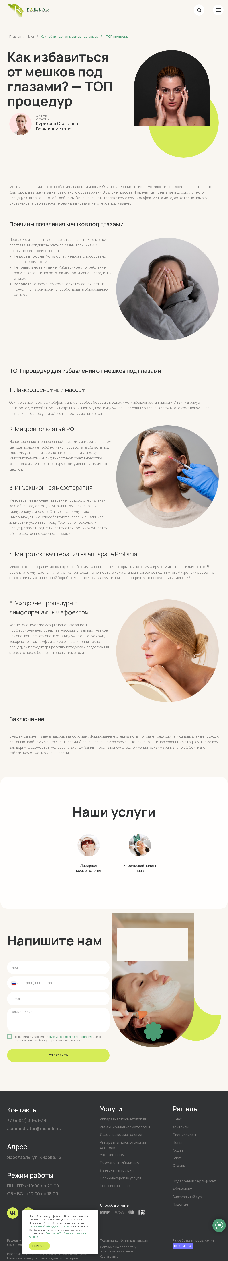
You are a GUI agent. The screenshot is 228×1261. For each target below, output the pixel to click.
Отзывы (179, 1165)
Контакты (181, 1127)
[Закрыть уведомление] (94, 1213)
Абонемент (182, 1189)
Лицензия (181, 1204)
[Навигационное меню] (218, 10)
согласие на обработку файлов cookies (49, 1226)
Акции (178, 1150)
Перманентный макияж (119, 1162)
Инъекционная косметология (125, 1127)
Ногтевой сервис (115, 1185)
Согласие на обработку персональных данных (118, 1249)
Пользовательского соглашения (68, 1037)
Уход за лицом (112, 1154)
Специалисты (184, 1134)
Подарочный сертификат (194, 1181)
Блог (31, 36)
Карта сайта (109, 1256)
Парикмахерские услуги (120, 1178)
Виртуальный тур (187, 1196)
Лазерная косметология (121, 1134)
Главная (15, 36)
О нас (177, 1119)
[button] (199, 10)
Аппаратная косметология (123, 1119)
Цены (177, 1142)
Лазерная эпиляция (117, 1170)
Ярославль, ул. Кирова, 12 (34, 1157)
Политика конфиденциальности (124, 1240)
